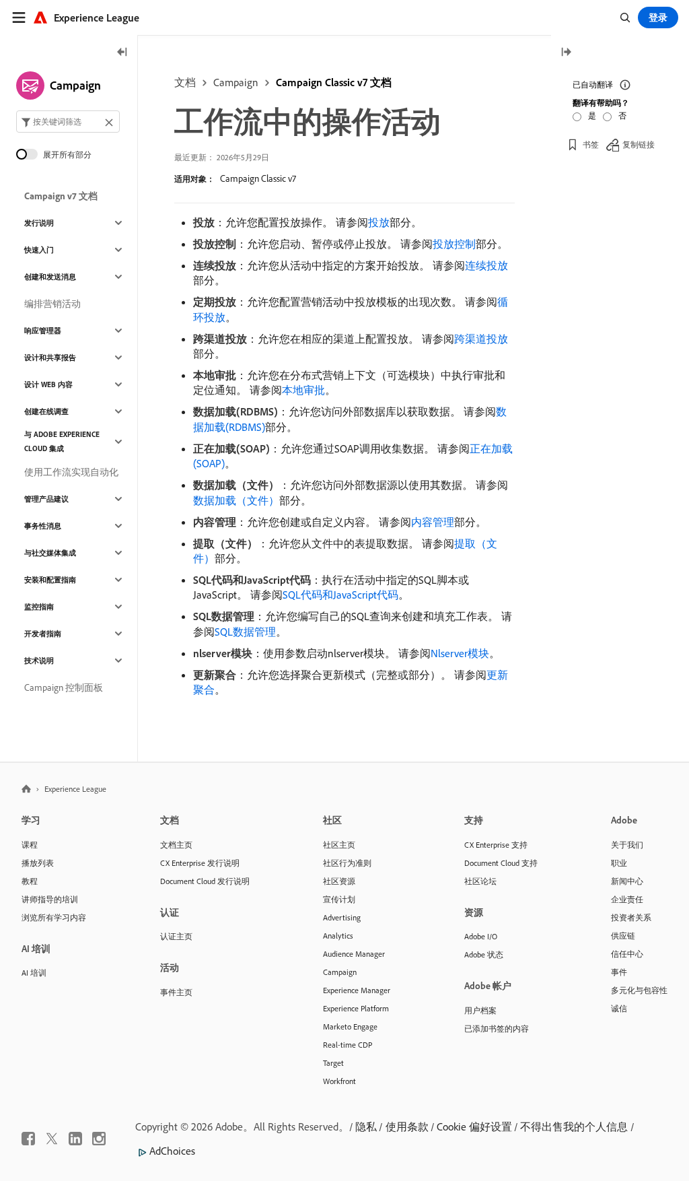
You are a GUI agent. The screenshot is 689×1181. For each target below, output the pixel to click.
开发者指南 (42, 633)
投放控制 (454, 243)
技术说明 (39, 660)
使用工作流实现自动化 (71, 472)
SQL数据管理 (245, 631)
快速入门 (39, 250)
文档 (185, 82)
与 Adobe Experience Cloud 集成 (62, 441)
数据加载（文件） (236, 500)
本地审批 (303, 390)
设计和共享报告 (50, 357)
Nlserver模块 (460, 653)
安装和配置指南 (50, 579)
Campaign (235, 82)
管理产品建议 (46, 499)
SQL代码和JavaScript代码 (340, 594)
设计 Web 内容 (48, 384)
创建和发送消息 (50, 276)
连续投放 (486, 265)
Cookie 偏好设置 (474, 1126)
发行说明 (39, 223)
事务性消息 (42, 526)
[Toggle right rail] (566, 53)
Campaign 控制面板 (63, 687)
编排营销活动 (52, 304)
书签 (591, 144)
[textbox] (68, 121)
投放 (379, 222)
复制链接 (638, 144)
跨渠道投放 (481, 338)
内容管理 (432, 522)
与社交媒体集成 (50, 553)
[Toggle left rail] (122, 53)
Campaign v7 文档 (61, 196)
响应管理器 (42, 330)
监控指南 (39, 606)
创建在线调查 (46, 411)
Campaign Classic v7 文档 (334, 82)
